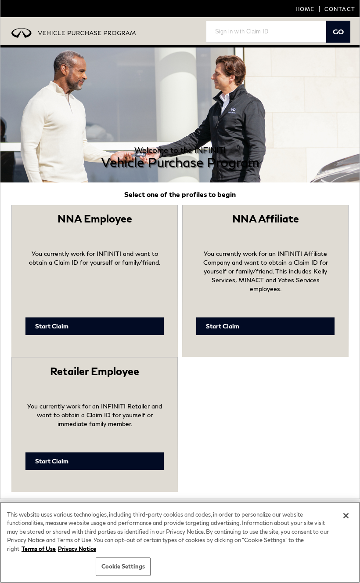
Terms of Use (39, 548)
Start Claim (51, 326)
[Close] (346, 515)
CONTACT (339, 9)
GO (338, 31)
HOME (305, 9)
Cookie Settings (123, 566)
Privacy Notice (77, 548)
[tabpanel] (180, 114)
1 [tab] (180, 164)
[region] (180, 542)
